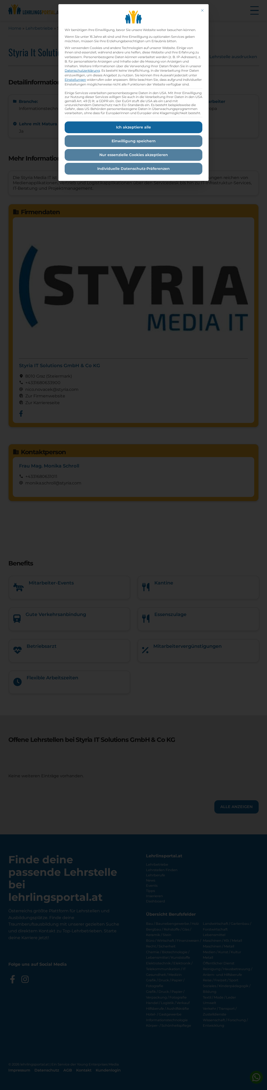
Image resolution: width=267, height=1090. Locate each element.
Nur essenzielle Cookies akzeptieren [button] (133, 154)
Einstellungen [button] (75, 80)
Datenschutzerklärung (82, 70)
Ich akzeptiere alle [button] (133, 127)
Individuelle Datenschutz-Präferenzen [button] (133, 168)
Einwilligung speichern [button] (134, 141)
